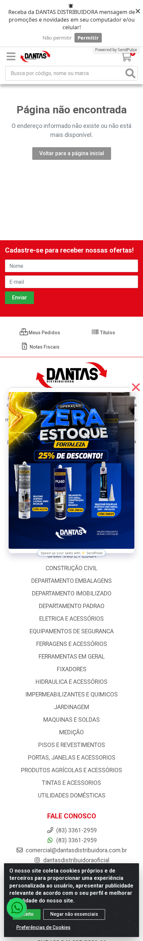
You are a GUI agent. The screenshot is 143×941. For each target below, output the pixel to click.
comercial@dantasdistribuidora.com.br (75, 850)
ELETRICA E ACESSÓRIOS (71, 618)
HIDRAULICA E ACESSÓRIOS (71, 682)
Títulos (107, 332)
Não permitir (57, 37)
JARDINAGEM (71, 707)
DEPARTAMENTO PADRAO (71, 606)
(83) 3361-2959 (76, 840)
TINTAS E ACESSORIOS (71, 783)
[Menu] (11, 56)
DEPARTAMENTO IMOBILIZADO (71, 593)
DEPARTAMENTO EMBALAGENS (71, 580)
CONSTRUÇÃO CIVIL (71, 568)
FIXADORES (71, 669)
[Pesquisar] (130, 73)
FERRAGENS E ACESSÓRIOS (71, 644)
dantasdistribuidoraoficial (75, 860)
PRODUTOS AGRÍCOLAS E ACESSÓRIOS (71, 770)
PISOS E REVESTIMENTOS (71, 745)
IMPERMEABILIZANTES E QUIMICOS (71, 694)
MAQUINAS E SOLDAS (71, 719)
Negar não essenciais (74, 914)
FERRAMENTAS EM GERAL (72, 656)
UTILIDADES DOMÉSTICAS (71, 795)
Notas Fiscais (44, 347)
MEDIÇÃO (71, 732)
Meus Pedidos (44, 332)
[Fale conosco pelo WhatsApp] (17, 908)
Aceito (27, 914)
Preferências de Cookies (43, 927)
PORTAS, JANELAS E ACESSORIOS (71, 757)
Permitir (88, 37)
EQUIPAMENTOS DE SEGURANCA (72, 631)
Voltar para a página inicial (71, 153)
